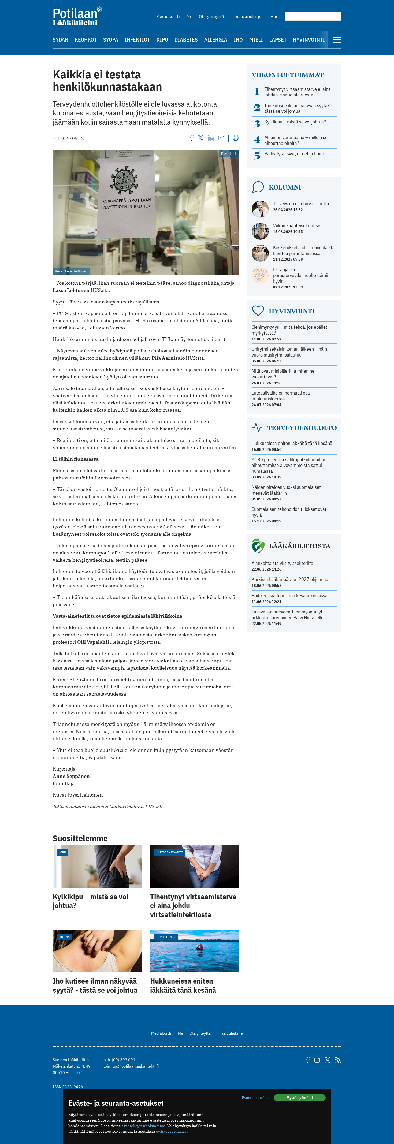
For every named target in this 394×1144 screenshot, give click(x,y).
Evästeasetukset (256, 1097)
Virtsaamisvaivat (170, 852)
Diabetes (186, 39)
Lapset (278, 39)
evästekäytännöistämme (143, 1125)
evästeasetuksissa (172, 1131)
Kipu (162, 39)
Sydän (60, 39)
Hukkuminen (166, 937)
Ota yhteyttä (211, 16)
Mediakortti (168, 16)
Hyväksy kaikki (300, 1097)
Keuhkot (86, 39)
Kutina (64, 937)
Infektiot (137, 39)
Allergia (215, 39)
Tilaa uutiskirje (246, 16)
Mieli (256, 39)
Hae (274, 16)
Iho (238, 39)
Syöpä (110, 39)
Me (189, 16)
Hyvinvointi (309, 39)
